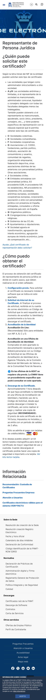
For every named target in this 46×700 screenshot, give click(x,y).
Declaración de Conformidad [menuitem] (19, 544)
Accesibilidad (23, 652)
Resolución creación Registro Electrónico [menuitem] (19, 531)
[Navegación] (4, 5)
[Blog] (28, 668)
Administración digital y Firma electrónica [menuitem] (20, 572)
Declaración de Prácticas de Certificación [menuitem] (19, 565)
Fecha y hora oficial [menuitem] (15, 536)
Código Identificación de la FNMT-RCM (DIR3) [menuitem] (22, 550)
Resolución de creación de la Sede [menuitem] (22, 525)
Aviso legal (23, 657)
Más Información (19, 691)
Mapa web (23, 661)
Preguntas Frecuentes (23, 643)
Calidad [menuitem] (9, 589)
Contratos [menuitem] (10, 609)
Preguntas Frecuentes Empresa (18, 492)
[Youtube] (23, 668)
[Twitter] (18, 668)
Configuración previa (18, 288)
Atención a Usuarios (13, 497)
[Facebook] (12, 668)
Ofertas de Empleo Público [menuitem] (18, 625)
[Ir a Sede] (16, 4)
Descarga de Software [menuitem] (16, 605)
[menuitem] (23, 519)
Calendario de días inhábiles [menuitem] (19, 540)
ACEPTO (22, 696)
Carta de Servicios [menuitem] (15, 613)
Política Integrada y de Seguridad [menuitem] (22, 585)
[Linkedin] (33, 668)
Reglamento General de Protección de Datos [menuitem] (22, 579)
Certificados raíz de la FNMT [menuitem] (19, 601)
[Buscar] (36, 4)
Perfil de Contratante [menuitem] (16, 629)
